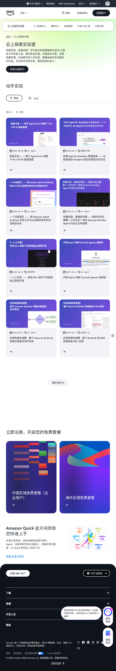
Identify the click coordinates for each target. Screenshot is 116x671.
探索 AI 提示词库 (15, 556)
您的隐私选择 (31, 653)
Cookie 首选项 (53, 653)
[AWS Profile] (107, 3)
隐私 (8, 653)
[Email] (78, 648)
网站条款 (17, 653)
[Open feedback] (112, 335)
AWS (8, 36)
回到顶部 (56, 663)
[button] (101, 13)
